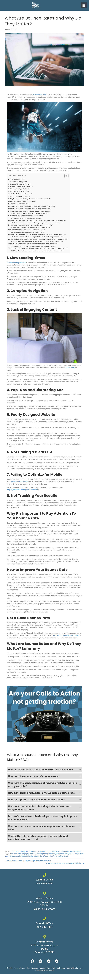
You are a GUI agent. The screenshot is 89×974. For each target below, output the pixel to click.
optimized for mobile (19, 481)
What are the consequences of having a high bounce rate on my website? (38, 220)
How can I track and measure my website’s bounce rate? (31, 225)
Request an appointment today (65, 635)
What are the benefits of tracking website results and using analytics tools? (38, 234)
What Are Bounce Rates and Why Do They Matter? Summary (32, 206)
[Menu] (84, 5)
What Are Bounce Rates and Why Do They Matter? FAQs (30, 209)
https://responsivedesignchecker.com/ (23, 490)
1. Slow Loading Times (17, 179)
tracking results (14, 856)
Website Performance (30, 856)
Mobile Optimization (56, 854)
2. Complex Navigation (18, 182)
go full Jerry (70, 367)
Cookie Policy (45, 968)
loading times (42, 854)
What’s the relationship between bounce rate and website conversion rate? (39, 248)
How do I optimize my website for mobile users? (28, 230)
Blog (28, 968)
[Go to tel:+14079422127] (44, 923)
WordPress (56, 851)
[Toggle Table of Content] (65, 176)
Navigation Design (72, 854)
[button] (44, 769)
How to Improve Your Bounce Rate (23, 201)
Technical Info (31, 851)
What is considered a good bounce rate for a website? (30, 211)
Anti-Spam (61, 968)
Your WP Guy (19, 968)
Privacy (35, 968)
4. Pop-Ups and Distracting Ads (21, 186)
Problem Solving (18, 851)
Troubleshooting (44, 851)
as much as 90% (39, 95)
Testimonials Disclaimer (44, 970)
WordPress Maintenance (70, 851)
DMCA (69, 968)
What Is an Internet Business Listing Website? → (65, 863)
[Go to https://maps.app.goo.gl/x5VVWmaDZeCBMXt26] (44, 901)
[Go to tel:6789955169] (44, 879)
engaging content (29, 854)
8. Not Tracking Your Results (20, 196)
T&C (53, 968)
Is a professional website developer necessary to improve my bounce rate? (39, 239)
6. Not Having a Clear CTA (19, 191)
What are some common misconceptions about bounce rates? (34, 244)
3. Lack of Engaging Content (20, 184)
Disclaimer (77, 968)
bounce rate (16, 854)
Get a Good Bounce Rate (19, 204)
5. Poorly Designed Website (20, 189)
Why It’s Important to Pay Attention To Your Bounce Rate (30, 199)
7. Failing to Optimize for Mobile (21, 194)
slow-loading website (16, 262)
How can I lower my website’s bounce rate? (26, 216)
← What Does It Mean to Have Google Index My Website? (28, 861)
